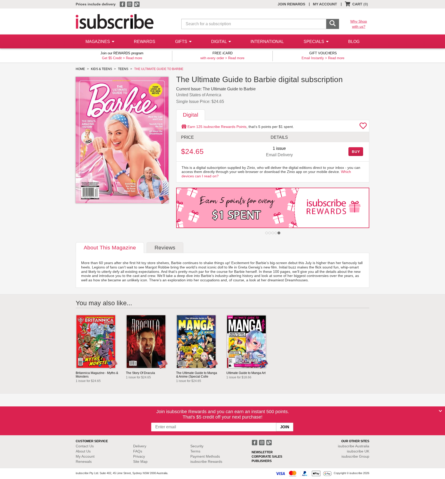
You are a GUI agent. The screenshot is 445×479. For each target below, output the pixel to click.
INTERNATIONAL (267, 41)
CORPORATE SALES (267, 456)
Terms (195, 451)
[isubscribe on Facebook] (122, 4)
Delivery (139, 446)
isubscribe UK (358, 451)
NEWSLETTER (262, 452)
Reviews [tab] (165, 247)
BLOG (354, 41)
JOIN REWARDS (291, 4)
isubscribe (353, 446)
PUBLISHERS (262, 461)
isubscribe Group (355, 456)
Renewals (84, 461)
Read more (134, 58)
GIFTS (181, 41)
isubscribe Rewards (206, 461)
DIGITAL (219, 41)
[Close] (440, 411)
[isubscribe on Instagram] (130, 4)
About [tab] (110, 247)
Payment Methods (205, 456)
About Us (83, 451)
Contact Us (85, 446)
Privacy (139, 456)
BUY (356, 152)
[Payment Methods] (304, 473)
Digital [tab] (190, 115)
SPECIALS (314, 41)
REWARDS (144, 41)
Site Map (140, 461)
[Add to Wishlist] (363, 127)
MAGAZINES (98, 41)
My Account (85, 456)
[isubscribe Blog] (137, 4)
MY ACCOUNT (325, 4)
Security (196, 446)
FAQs (137, 451)
